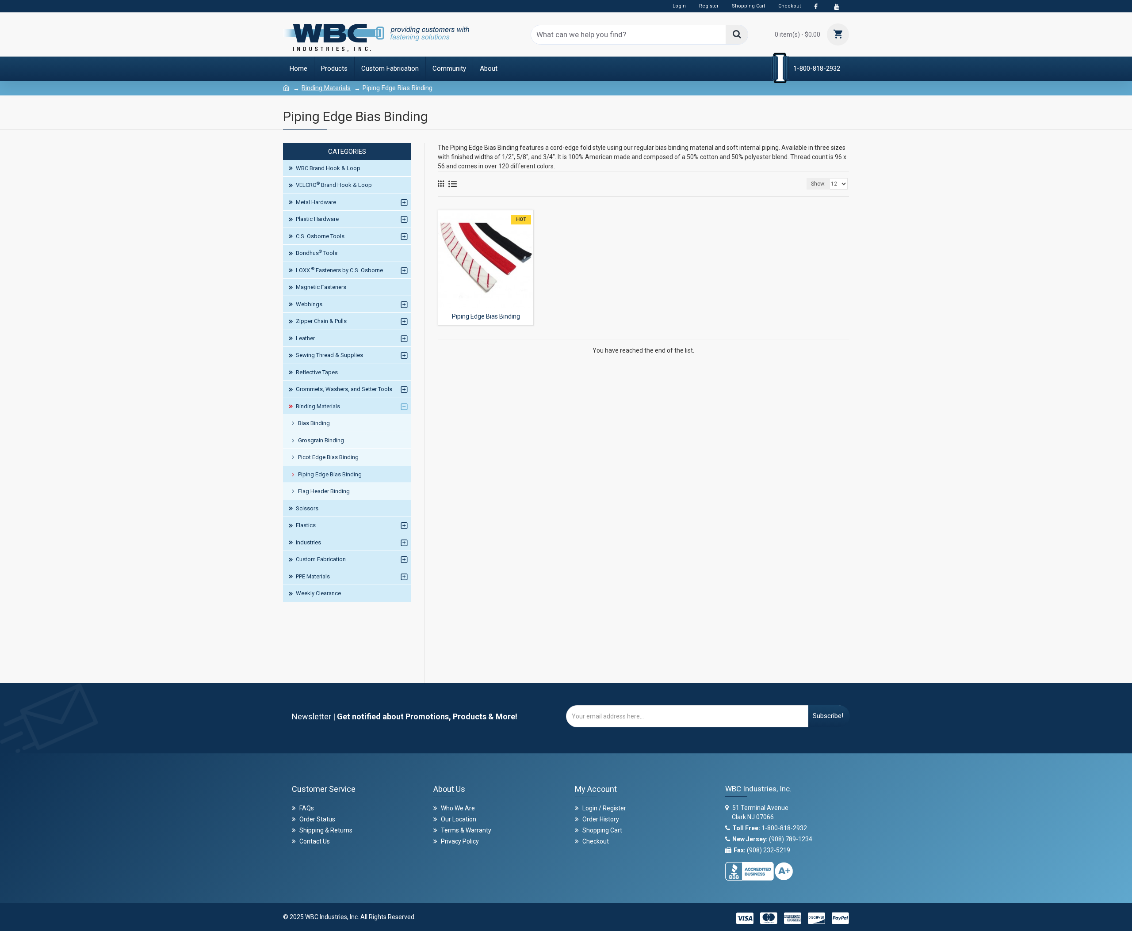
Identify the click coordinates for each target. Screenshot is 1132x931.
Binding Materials (326, 88)
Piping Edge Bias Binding (486, 316)
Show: (818, 184)
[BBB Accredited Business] (759, 869)
